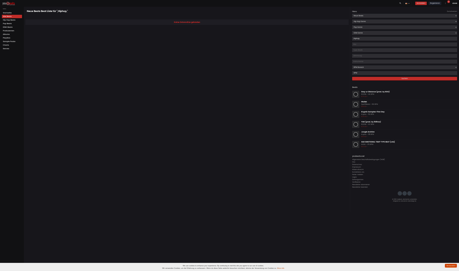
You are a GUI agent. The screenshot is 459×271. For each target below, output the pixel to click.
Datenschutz (357, 164)
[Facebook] (404, 193)
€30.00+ (364, 116)
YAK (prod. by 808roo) (371, 122)
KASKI (363, 144)
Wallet (364, 102)
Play (355, 94)
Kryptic (364, 114)
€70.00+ (364, 96)
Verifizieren (356, 182)
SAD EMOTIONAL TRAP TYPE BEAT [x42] (378, 142)
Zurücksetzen (452, 11)
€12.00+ (364, 146)
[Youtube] (409, 193)
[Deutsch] (406, 3)
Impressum (356, 167)
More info (280, 268)
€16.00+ (364, 106)
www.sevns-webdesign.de (408, 201)
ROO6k (363, 94)
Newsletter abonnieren (361, 184)
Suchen (405, 78)
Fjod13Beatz (365, 104)
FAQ (353, 162)
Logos (354, 177)
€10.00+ (364, 136)
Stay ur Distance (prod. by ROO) (375, 92)
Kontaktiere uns (358, 172)
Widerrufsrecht (358, 169)
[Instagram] (400, 193)
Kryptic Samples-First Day (373, 112)
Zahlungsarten (357, 179)
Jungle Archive (367, 132)
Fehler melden (357, 174)
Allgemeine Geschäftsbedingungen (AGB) (368, 159)
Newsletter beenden (360, 187)
